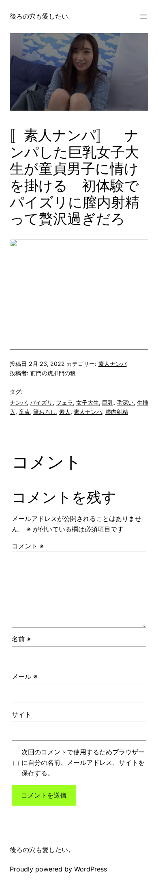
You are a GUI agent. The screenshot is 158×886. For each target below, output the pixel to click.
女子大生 (87, 402)
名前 (21, 639)
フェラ (64, 402)
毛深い (125, 402)
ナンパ (18, 402)
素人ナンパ (112, 363)
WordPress (90, 869)
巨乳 (107, 402)
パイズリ (41, 402)
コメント (28, 546)
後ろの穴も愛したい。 (42, 16)
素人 (64, 411)
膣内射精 (116, 411)
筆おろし (44, 411)
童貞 (24, 411)
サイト (21, 714)
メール (24, 676)
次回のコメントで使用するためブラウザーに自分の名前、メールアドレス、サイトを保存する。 (83, 762)
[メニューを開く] (143, 16)
